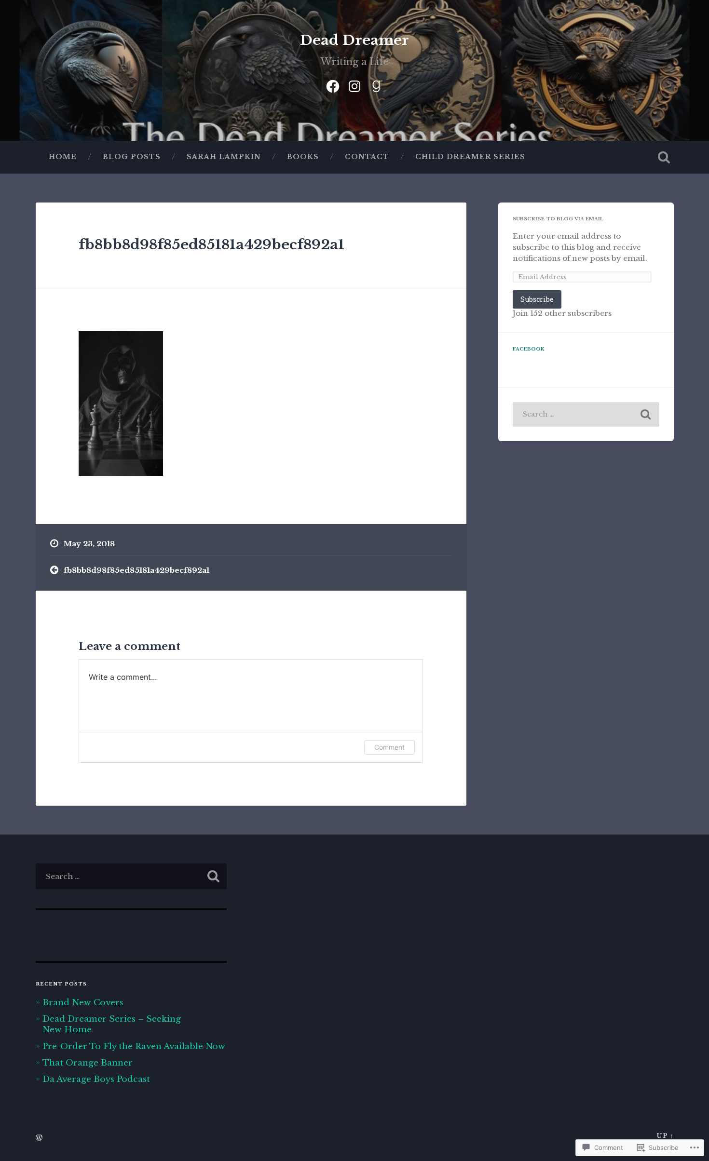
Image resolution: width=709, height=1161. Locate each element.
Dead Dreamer (354, 40)
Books (303, 157)
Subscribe (537, 299)
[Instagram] (354, 84)
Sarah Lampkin (224, 157)
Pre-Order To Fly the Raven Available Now (133, 1046)
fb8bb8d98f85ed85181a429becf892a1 (211, 244)
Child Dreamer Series (470, 157)
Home (63, 157)
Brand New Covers (82, 1002)
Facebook (529, 349)
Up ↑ (665, 1135)
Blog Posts (132, 157)
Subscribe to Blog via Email (558, 219)
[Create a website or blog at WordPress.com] (39, 1138)
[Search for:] (586, 414)
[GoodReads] (376, 84)
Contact (367, 157)
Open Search (664, 157)
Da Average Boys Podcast (96, 1079)
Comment (389, 747)
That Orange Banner (87, 1062)
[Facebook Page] (333, 84)
